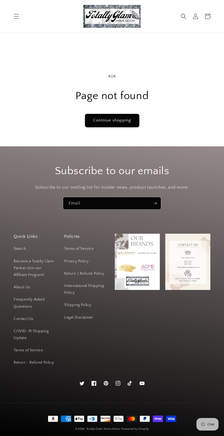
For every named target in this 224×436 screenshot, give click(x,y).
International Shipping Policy (84, 289)
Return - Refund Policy (34, 362)
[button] (16, 16)
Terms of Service (28, 350)
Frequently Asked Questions (29, 303)
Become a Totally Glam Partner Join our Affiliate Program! (34, 268)
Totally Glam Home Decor (103, 429)
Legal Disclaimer (78, 317)
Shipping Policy (78, 305)
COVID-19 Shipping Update (31, 334)
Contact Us (23, 319)
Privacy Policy (76, 261)
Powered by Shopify (135, 429)
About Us (22, 287)
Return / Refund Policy (84, 273)
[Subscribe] (155, 203)
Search (20, 249)
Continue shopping (112, 120)
